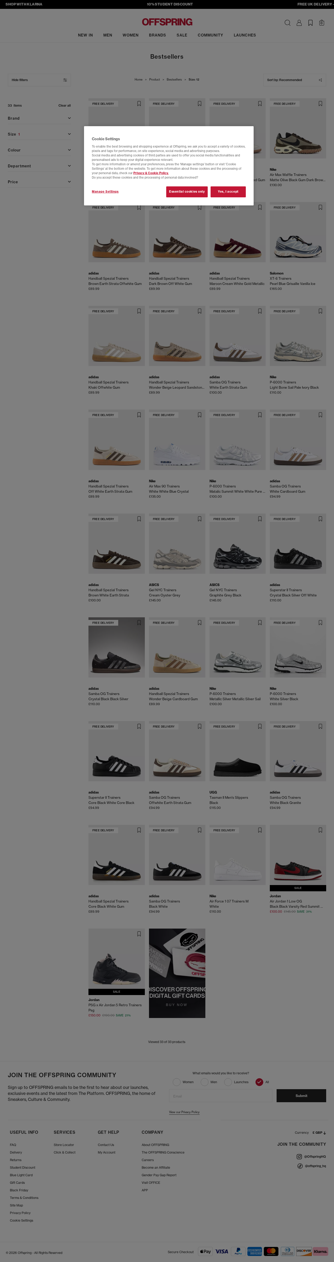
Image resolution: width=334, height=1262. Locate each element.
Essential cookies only (187, 191)
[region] (169, 165)
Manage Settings (105, 191)
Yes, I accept (228, 191)
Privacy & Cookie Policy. (151, 173)
